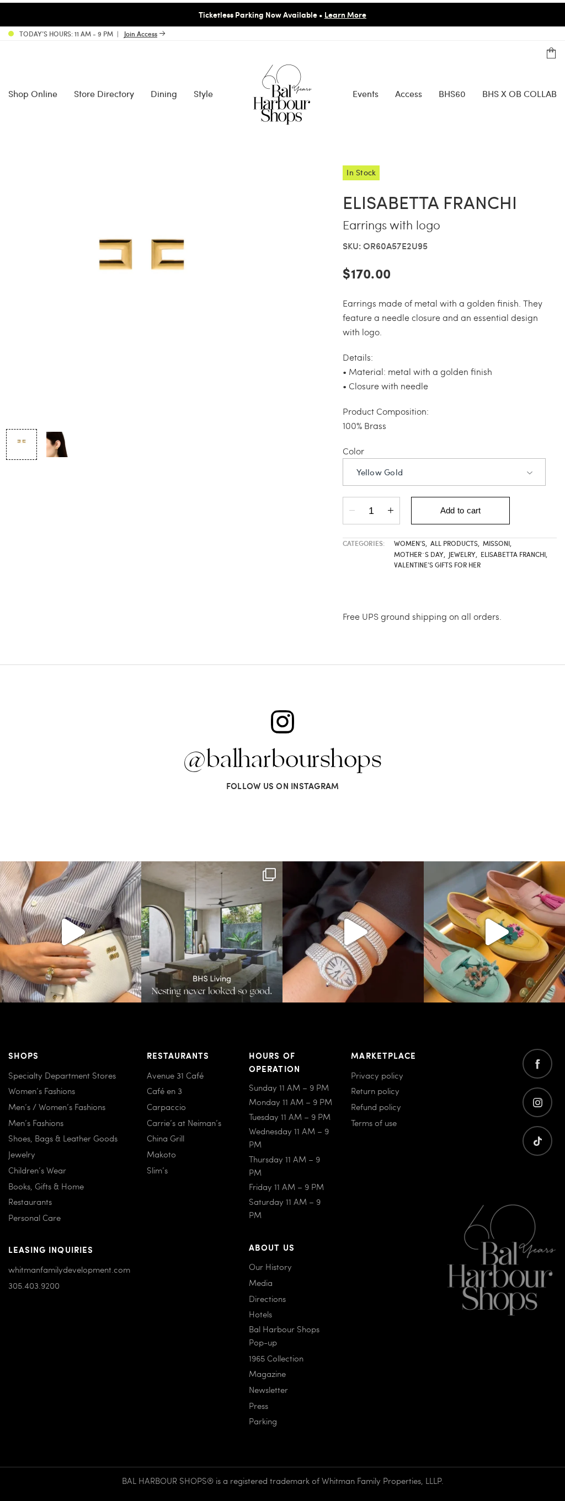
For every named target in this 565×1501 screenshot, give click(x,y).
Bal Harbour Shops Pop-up (284, 1335)
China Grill (165, 1138)
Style (203, 93)
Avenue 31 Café (175, 1075)
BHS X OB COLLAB (519, 93)
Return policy (375, 1090)
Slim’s (157, 1170)
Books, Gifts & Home (46, 1186)
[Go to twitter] (537, 1141)
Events (366, 93)
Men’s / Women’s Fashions (56, 1106)
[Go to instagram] (537, 1102)
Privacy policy (377, 1075)
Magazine (267, 1373)
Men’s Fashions (35, 1122)
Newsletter (268, 1389)
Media (261, 1282)
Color (353, 451)
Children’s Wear (37, 1170)
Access (408, 93)
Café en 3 (164, 1090)
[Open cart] (551, 53)
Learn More (345, 14)
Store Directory (104, 93)
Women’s (410, 543)
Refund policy (376, 1106)
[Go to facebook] (537, 1064)
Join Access (140, 33)
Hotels (260, 1314)
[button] (21, 444)
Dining (164, 93)
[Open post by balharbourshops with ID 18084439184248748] (211, 932)
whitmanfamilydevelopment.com (69, 1269)
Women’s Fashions (41, 1090)
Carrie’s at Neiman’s (184, 1122)
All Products (454, 543)
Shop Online (32, 93)
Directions (267, 1298)
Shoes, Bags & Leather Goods (63, 1138)
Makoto (161, 1154)
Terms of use (374, 1122)
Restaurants (30, 1201)
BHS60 (452, 93)
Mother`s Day (419, 554)
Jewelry (463, 554)
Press (258, 1405)
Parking (263, 1421)
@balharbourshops (282, 759)
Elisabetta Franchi (514, 554)
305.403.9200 (34, 1285)
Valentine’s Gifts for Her (437, 564)
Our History (270, 1266)
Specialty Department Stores (62, 1075)
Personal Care (34, 1217)
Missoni (497, 543)
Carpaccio (166, 1106)
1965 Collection (276, 1358)
